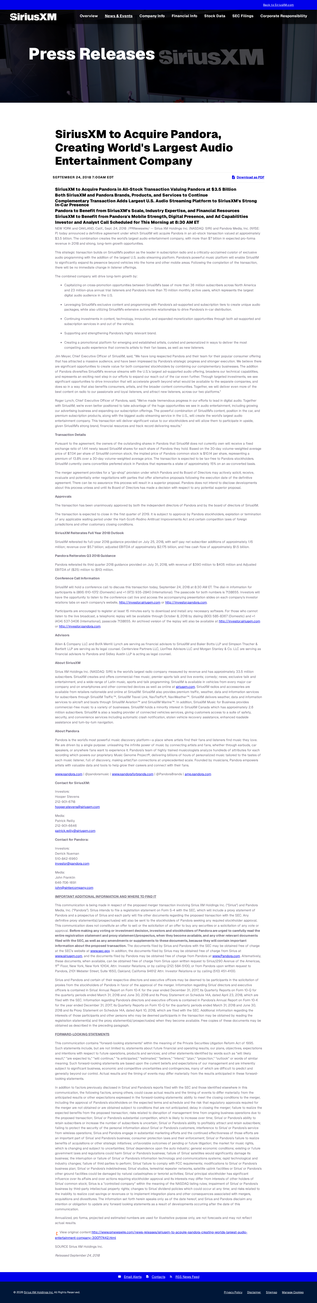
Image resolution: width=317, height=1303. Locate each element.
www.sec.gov (100, 951)
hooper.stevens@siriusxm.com (77, 807)
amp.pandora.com (198, 774)
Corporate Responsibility (283, 15)
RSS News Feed (187, 1277)
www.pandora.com (68, 774)
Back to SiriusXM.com (278, 4)
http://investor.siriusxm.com (139, 602)
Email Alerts (133, 1277)
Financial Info (184, 15)
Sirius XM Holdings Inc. (38, 1292)
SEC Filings (242, 15)
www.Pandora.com (226, 956)
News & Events (119, 15)
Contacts (158, 1277)
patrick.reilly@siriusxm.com (75, 831)
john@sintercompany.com (74, 888)
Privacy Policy (233, 1292)
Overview (89, 15)
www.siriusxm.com (68, 956)
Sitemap (271, 1292)
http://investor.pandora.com (186, 602)
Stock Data (214, 15)
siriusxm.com (185, 687)
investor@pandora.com (72, 863)
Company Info (152, 15)
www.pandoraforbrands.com (132, 774)
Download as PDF (250, 177)
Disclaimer (254, 1292)
